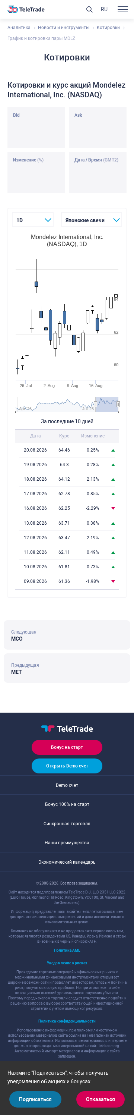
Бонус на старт (67, 747)
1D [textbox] (19, 220)
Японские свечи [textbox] (85, 220)
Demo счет (67, 785)
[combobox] (33, 219)
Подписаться (35, 1099)
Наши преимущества (67, 842)
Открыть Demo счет (67, 766)
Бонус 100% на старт (67, 804)
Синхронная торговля (67, 823)
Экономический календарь (67, 862)
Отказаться (100, 1099)
